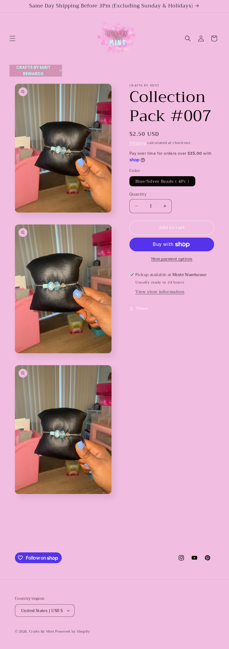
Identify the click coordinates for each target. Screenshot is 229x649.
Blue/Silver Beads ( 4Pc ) (162, 181)
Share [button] (142, 308)
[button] (12, 38)
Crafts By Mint (41, 631)
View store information (159, 291)
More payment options (172, 258)
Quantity (137, 194)
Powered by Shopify (72, 631)
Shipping (137, 143)
